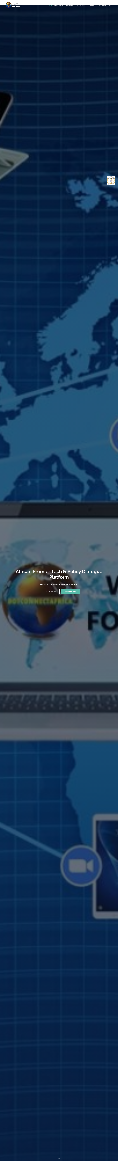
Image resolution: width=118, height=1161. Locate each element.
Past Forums (80, 5)
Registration (69, 5)
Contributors (58, 5)
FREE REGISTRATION (49, 591)
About (110, 5)
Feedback (90, 5)
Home (50, 5)
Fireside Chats (101, 5)
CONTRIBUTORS (70, 591)
